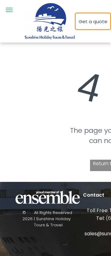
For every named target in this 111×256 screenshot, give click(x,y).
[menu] (9, 10)
